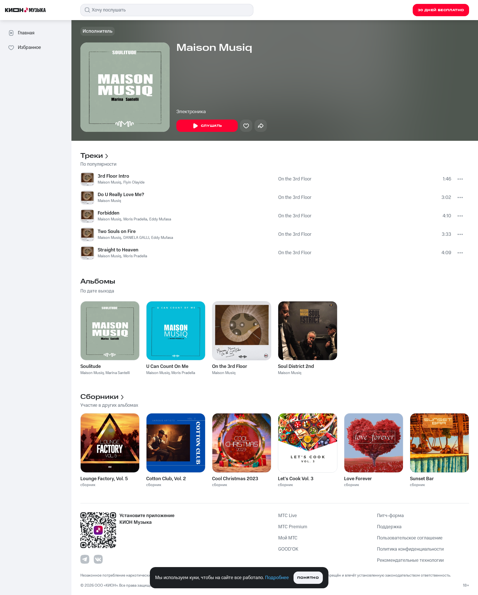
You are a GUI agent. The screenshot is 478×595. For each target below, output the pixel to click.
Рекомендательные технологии (410, 560)
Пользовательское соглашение (410, 538)
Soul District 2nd (296, 366)
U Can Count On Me (167, 366)
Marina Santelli (117, 373)
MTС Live (287, 515)
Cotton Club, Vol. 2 (166, 479)
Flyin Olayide (134, 182)
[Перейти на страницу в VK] (98, 559)
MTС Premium (292, 526)
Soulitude (90, 366)
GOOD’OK (288, 549)
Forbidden (108, 213)
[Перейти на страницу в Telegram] (84, 559)
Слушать (211, 125)
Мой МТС (287, 538)
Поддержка (389, 526)
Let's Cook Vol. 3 (295, 479)
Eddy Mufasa (160, 219)
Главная (26, 33)
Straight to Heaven (118, 250)
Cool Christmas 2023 (235, 479)
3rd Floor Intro (113, 176)
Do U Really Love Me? (121, 194)
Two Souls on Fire (117, 231)
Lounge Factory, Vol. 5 (104, 479)
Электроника (191, 111)
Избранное (29, 47)
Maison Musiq (109, 182)
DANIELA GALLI (136, 238)
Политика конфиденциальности (410, 549)
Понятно (308, 577)
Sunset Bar (422, 479)
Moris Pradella (135, 219)
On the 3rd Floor (294, 179)
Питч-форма (390, 515)
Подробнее (277, 577)
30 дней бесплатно (441, 10)
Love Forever (358, 479)
